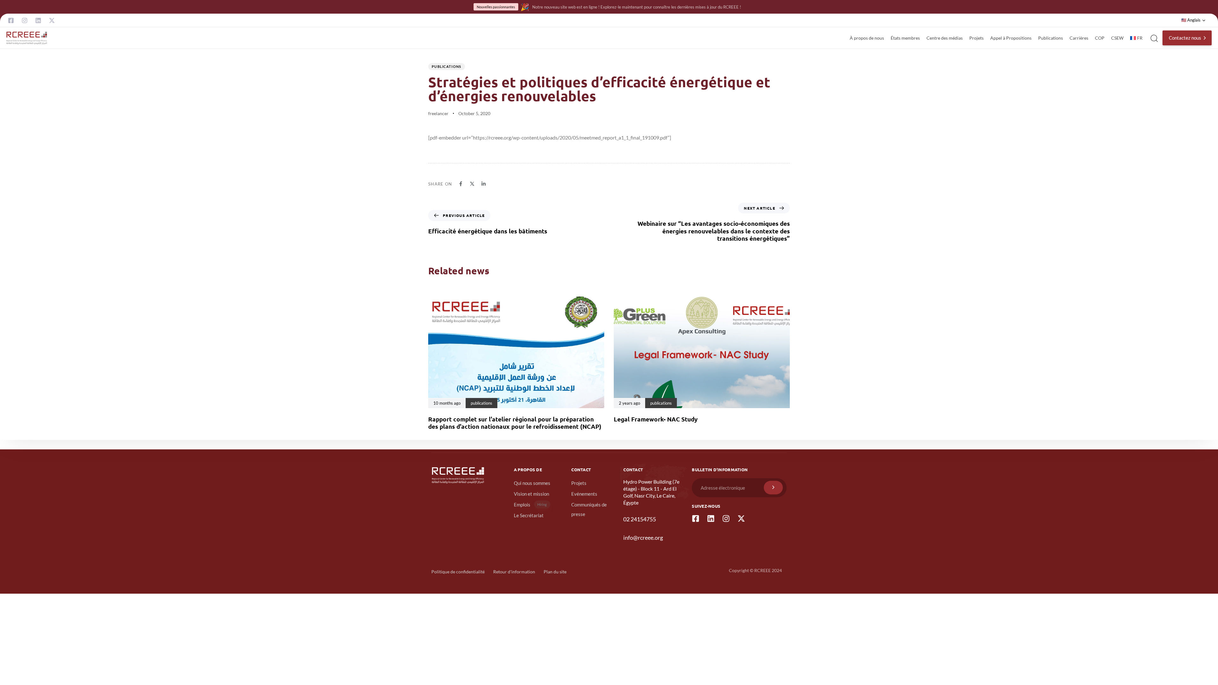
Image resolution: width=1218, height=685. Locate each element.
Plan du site (555, 571)
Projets (976, 38)
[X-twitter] (52, 20)
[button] (1193, 20)
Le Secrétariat (529, 515)
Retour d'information (514, 571)
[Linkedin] (38, 20)
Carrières (1079, 38)
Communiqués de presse (589, 509)
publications (447, 66)
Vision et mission (531, 494)
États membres (905, 38)
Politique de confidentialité (458, 571)
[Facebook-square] (11, 20)
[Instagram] (25, 20)
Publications (1050, 38)
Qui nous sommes (532, 483)
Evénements (584, 494)
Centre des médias (945, 38)
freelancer (438, 113)
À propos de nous (867, 38)
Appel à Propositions (1010, 38)
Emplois (530, 504)
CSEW (1117, 38)
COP (1099, 38)
